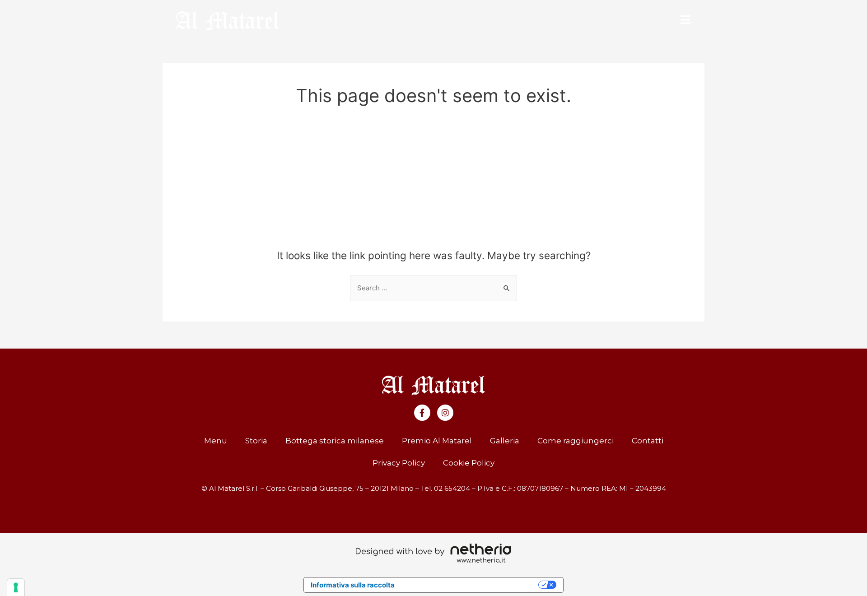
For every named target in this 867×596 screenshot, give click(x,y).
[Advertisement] (433, 181)
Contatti (647, 440)
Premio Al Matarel (437, 440)
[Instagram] (445, 413)
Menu (215, 440)
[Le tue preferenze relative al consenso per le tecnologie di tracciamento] (15, 587)
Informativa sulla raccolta (353, 585)
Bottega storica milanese (334, 440)
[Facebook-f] (422, 413)
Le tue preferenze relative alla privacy (471, 585)
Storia (256, 440)
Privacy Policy (399, 462)
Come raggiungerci (575, 440)
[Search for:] (433, 288)
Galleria (504, 440)
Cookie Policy (468, 462)
